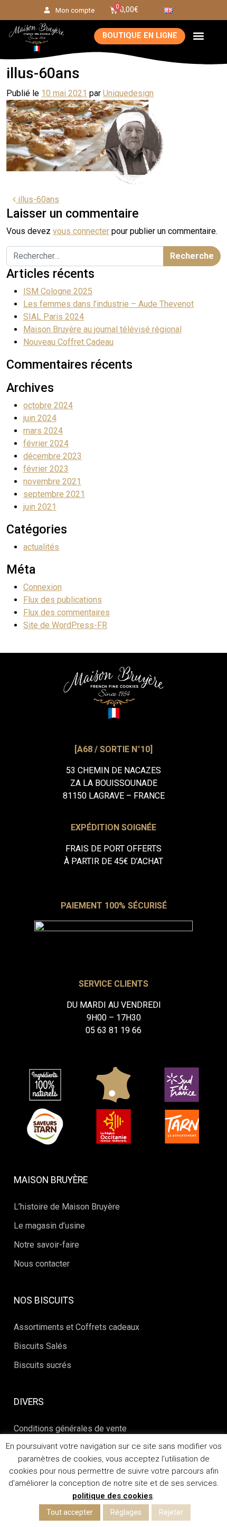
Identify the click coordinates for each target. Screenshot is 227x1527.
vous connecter (81, 231)
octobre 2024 (48, 405)
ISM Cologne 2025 (57, 291)
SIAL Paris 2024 (53, 317)
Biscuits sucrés (42, 1365)
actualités (41, 547)
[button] (198, 36)
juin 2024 (39, 418)
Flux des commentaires (66, 612)
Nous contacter (42, 1264)
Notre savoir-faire (46, 1245)
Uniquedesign (128, 93)
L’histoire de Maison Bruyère (67, 1207)
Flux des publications (62, 600)
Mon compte (74, 10)
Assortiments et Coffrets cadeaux (76, 1327)
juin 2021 (39, 507)
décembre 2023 (52, 456)
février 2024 (46, 443)
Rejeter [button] (171, 1512)
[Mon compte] (47, 10)
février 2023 (46, 469)
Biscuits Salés (40, 1346)
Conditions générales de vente (70, 1428)
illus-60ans (37, 199)
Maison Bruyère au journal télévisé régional (102, 329)
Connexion (42, 587)
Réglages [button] (125, 1512)
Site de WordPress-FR (65, 625)
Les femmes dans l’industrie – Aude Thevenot (108, 304)
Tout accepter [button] (69, 1512)
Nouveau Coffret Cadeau (68, 342)
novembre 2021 (52, 481)
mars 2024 (43, 431)
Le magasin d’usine (49, 1226)
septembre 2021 (54, 494)
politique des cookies (112, 1496)
